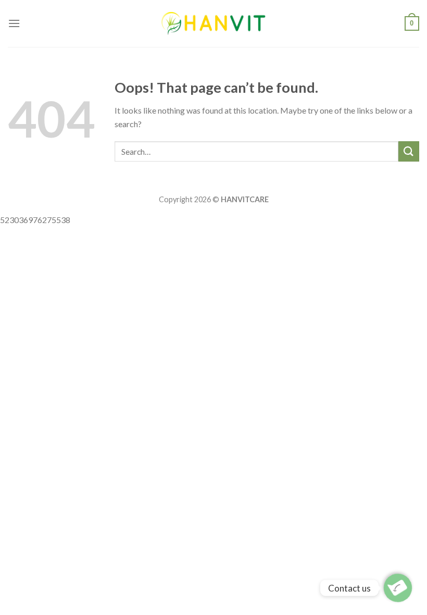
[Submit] (408, 151)
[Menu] (14, 23)
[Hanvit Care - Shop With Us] (213, 23)
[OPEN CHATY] (398, 588)
